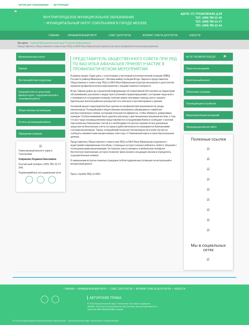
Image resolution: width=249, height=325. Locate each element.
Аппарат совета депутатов (160, 35)
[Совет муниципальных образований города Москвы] (208, 178)
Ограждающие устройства (201, 103)
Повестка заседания (197, 68)
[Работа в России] (208, 229)
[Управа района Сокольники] (208, 148)
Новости (194, 35)
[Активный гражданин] (208, 199)
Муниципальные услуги (31, 56)
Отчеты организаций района (34, 122)
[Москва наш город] (208, 209)
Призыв (22, 68)
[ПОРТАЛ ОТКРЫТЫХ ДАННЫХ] (208, 219)
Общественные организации (34, 110)
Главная (54, 35)
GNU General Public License (110, 309)
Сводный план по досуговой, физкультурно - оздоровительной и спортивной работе (38, 95)
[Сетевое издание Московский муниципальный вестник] (208, 168)
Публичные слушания (198, 91)
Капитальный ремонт (198, 80)
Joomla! (91, 306)
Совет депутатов (120, 35)
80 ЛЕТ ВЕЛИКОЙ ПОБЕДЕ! (201, 56)
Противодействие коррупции (34, 80)
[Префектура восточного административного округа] (208, 158)
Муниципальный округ (82, 35)
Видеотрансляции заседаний (202, 115)
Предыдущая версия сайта (201, 126)
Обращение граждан (30, 133)
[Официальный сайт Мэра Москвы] (208, 189)
